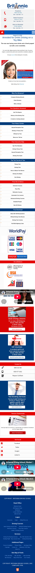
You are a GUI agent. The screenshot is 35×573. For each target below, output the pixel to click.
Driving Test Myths (17, 173)
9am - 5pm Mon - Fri (18, 14)
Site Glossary (8, 557)
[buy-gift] (17, 357)
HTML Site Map (8, 555)
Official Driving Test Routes (17, 216)
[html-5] (17, 569)
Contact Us (14, 547)
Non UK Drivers (17, 205)
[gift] (17, 345)
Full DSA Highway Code (17, 223)
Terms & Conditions (7, 545)
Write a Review (17, 103)
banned (13, 54)
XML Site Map (17, 555)
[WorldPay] (17, 230)
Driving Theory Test (18, 149)
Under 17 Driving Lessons (17, 530)
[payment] (13, 244)
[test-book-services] (17, 394)
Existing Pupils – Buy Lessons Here (11, 538)
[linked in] (1, 454)
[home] (2, 32)
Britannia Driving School (22, 498)
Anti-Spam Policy (28, 545)
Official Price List (24, 520)
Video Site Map (26, 555)
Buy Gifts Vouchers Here (26, 536)
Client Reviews (17, 100)
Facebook (17, 443)
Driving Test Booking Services (10, 536)
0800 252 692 (18, 12)
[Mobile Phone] (2, 371)
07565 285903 (18, 26)
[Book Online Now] (17, 329)
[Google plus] (1, 450)
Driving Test (17, 167)
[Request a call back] (2, 375)
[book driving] (17, 316)
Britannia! (22, 84)
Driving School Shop (27, 538)
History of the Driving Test (17, 115)
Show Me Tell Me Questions (17, 213)
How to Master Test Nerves (17, 170)
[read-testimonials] (17, 433)
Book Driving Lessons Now (10, 526)
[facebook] (1, 443)
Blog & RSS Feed (18, 557)
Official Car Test (17, 133)
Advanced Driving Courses (17, 198)
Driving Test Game (17, 155)
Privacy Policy (18, 545)
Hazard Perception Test (17, 127)
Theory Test (17, 164)
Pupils (16, 520)
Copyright (7, 547)
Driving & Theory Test (17, 130)
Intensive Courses (17, 185)
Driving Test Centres (17, 220)
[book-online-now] (17, 407)
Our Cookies (27, 557)
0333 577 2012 (18, 19)
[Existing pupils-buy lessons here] (17, 258)
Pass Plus (17, 188)
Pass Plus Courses (23, 528)
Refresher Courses (17, 192)
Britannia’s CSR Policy (25, 547)
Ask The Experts (17, 112)
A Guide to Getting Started (17, 119)
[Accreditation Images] (17, 276)
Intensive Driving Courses (25, 526)
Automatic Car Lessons (17, 195)
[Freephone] (2, 367)
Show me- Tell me (17, 137)
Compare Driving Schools (17, 97)
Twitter (17, 447)
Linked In (17, 455)
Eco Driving (18, 177)
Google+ (17, 451)
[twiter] (1, 447)
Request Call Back (18, 375)
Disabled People (17, 201)
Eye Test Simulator (17, 145)
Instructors (9, 520)
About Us (17, 549)
